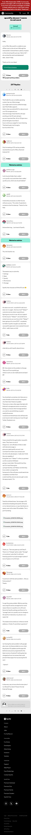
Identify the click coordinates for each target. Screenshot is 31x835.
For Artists (7, 742)
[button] (4, 75)
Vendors (6, 756)
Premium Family (8, 790)
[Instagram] (6, 804)
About (6, 727)
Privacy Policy (6, 818)
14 (18, 89)
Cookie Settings (7, 821)
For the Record (8, 734)
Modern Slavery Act (8, 826)
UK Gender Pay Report (8, 831)
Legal (5, 815)
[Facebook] (17, 804)
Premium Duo (8, 786)
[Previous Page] (6, 89)
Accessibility (6, 823)
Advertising (7, 749)
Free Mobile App (9, 771)
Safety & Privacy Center (12, 815)
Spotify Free (7, 797)
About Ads (14, 821)
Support (6, 764)
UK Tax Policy (6, 829)
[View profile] (4, 36)
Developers (7, 745)
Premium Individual (9, 783)
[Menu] (28, 13)
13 (15, 89)
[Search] (20, 13)
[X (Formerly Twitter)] (11, 804)
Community (9, 13)
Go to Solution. (12, 67)
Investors (6, 752)
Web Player (7, 768)
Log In (24, 13)
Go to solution (16, 28)
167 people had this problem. (11, 78)
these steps (6, 9)
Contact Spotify (8, 775)
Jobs (5, 730)
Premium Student (9, 793)
